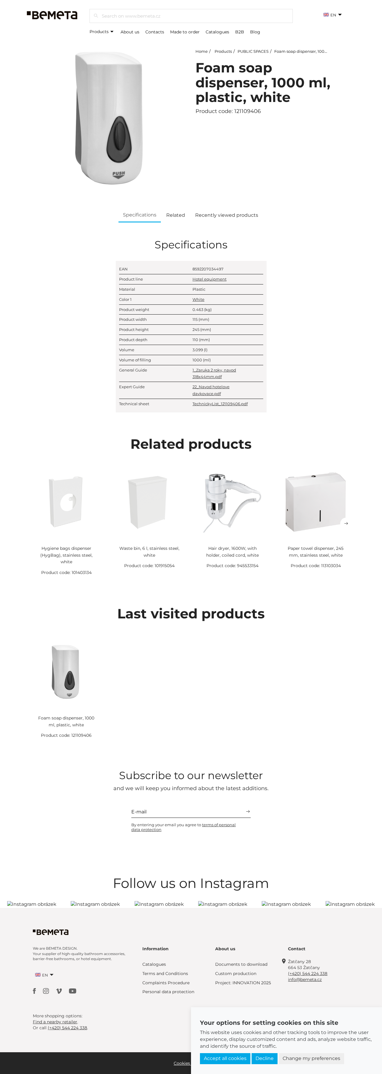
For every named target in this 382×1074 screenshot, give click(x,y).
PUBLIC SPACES (253, 51)
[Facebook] (35, 990)
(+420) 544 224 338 (307, 973)
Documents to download (241, 964)
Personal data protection (168, 991)
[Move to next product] (346, 524)
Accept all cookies (225, 1058)
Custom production (235, 973)
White (198, 299)
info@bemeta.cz (305, 979)
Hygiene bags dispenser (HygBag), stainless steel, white (66, 555)
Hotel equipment (209, 279)
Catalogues (217, 32)
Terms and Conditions (165, 973)
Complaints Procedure (166, 982)
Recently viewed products (226, 215)
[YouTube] (72, 990)
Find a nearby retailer (55, 1022)
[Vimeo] (59, 990)
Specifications (139, 215)
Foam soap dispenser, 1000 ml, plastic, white (317, 51)
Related (175, 215)
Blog (255, 32)
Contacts (154, 32)
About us (130, 32)
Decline (264, 1058)
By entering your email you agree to (183, 827)
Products (100, 31)
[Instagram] (46, 990)
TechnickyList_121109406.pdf (220, 403)
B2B (239, 32)
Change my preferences (311, 1058)
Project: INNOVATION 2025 (243, 982)
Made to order (185, 32)
